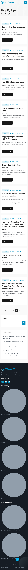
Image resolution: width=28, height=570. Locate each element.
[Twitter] (9, 382)
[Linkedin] (6, 382)
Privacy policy (4, 567)
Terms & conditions (19, 567)
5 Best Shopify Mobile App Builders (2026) (13, 346)
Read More (6, 40)
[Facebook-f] (2, 382)
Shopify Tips (5, 23)
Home (2, 13)
